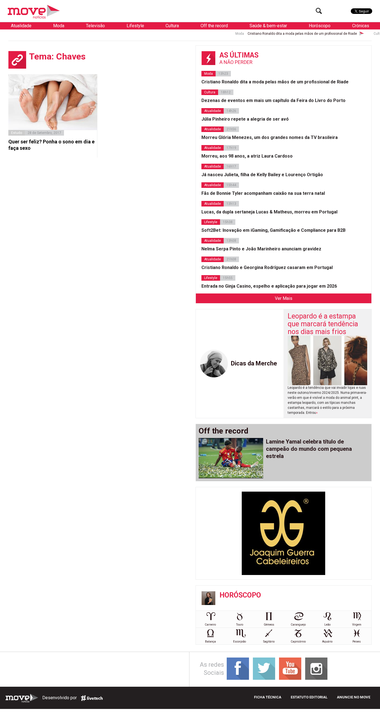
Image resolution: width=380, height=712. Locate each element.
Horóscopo (319, 25)
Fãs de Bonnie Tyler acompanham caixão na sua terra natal (263, 193)
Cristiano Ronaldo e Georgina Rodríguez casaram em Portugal (267, 267)
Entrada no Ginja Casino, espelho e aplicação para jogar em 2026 (269, 286)
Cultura (172, 25)
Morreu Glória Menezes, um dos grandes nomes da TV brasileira (269, 137)
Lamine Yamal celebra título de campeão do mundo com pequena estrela (309, 448)
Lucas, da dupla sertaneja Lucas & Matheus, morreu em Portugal (269, 212)
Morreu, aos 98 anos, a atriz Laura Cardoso (247, 156)
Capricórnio (298, 641)
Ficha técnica (267, 697)
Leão (327, 624)
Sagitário (269, 641)
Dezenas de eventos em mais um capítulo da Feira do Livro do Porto (273, 100)
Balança (210, 641)
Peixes (356, 641)
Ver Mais (283, 298)
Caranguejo (298, 624)
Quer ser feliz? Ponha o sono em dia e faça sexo (51, 145)
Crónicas (360, 25)
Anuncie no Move (353, 697)
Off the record (214, 25)
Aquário (327, 641)
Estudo (16, 133)
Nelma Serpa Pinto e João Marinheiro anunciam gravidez (261, 249)
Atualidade (21, 25)
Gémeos (269, 624)
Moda (58, 25)
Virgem (356, 624)
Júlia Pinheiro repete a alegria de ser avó (245, 119)
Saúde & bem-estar (268, 25)
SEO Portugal (92, 698)
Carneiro (210, 624)
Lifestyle (135, 25)
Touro (239, 624)
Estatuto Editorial (309, 697)
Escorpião (239, 641)
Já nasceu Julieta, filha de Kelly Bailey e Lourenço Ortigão (262, 174)
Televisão (95, 25)
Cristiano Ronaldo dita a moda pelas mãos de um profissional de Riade (286, 34)
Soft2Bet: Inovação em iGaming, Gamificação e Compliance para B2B (273, 230)
